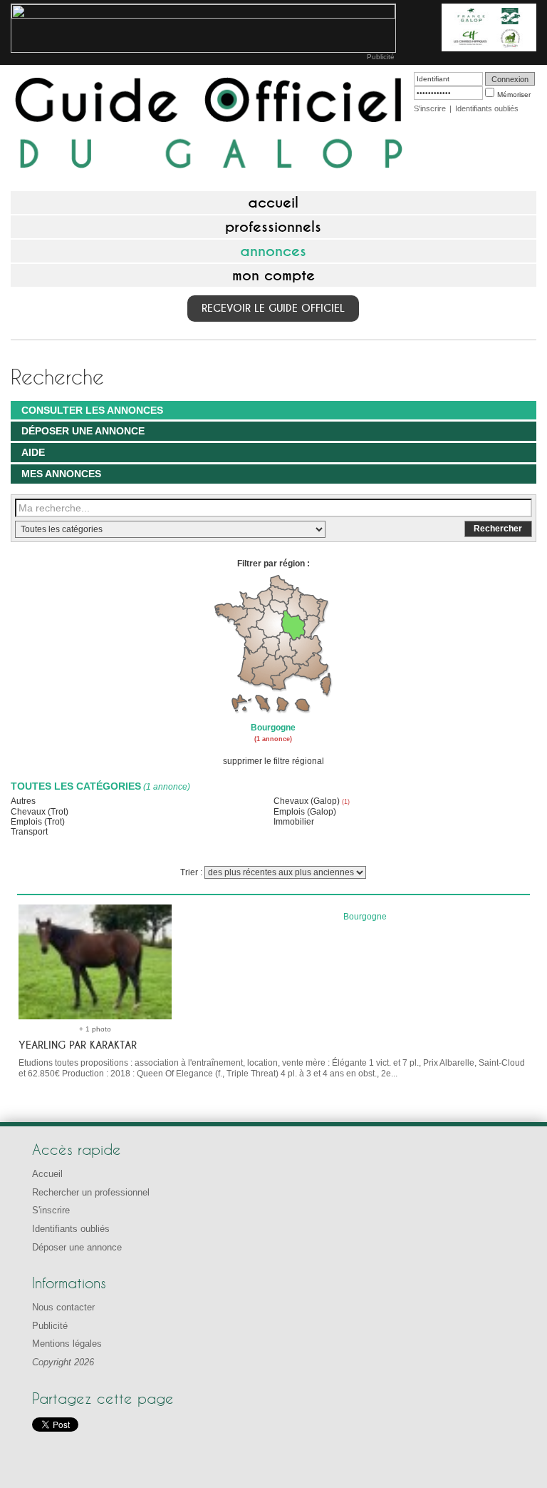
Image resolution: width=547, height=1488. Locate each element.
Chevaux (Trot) (39, 812)
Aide (33, 452)
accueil (273, 202)
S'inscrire (430, 108)
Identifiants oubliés (487, 108)
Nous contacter (63, 1307)
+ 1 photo (95, 1029)
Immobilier (294, 822)
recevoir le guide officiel (273, 308)
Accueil (47, 1173)
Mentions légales (67, 1343)
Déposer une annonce (83, 431)
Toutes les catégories (76, 786)
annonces (273, 251)
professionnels (273, 227)
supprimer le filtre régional (273, 761)
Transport (29, 832)
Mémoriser (514, 94)
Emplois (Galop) (305, 812)
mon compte (273, 275)
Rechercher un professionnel (91, 1192)
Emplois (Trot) (38, 822)
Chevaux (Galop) (312, 801)
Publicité (381, 57)
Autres (23, 801)
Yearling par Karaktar (78, 1045)
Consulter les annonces (92, 410)
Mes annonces (61, 473)
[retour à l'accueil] (209, 125)
